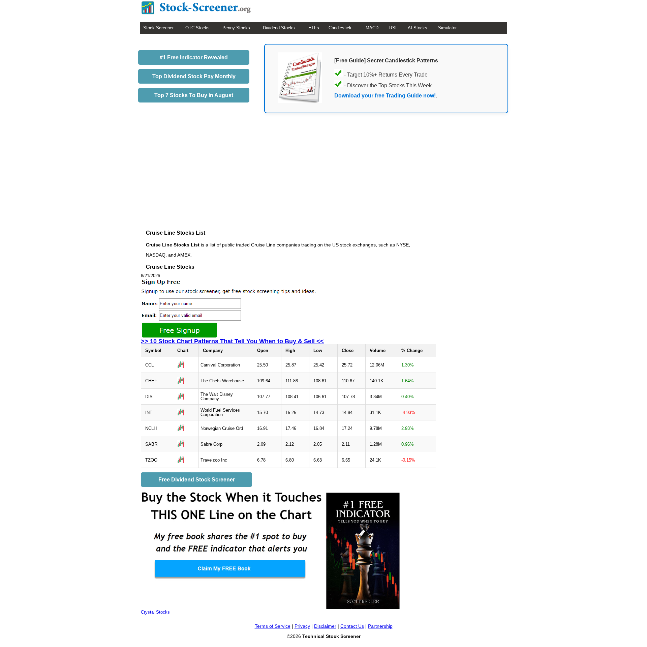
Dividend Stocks (279, 27)
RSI (393, 27)
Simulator (447, 27)
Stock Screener (158, 27)
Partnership (380, 626)
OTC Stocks (197, 27)
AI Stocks (417, 27)
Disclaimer (325, 626)
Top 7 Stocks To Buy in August (193, 95)
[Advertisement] (289, 180)
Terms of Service (272, 626)
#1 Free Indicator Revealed (194, 57)
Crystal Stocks (155, 612)
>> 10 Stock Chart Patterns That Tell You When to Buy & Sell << (232, 341)
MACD (372, 27)
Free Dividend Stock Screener (196, 479)
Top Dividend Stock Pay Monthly (194, 76)
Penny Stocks (236, 27)
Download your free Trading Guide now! (385, 95)
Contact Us (352, 626)
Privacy (302, 626)
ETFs (313, 27)
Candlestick (340, 27)
